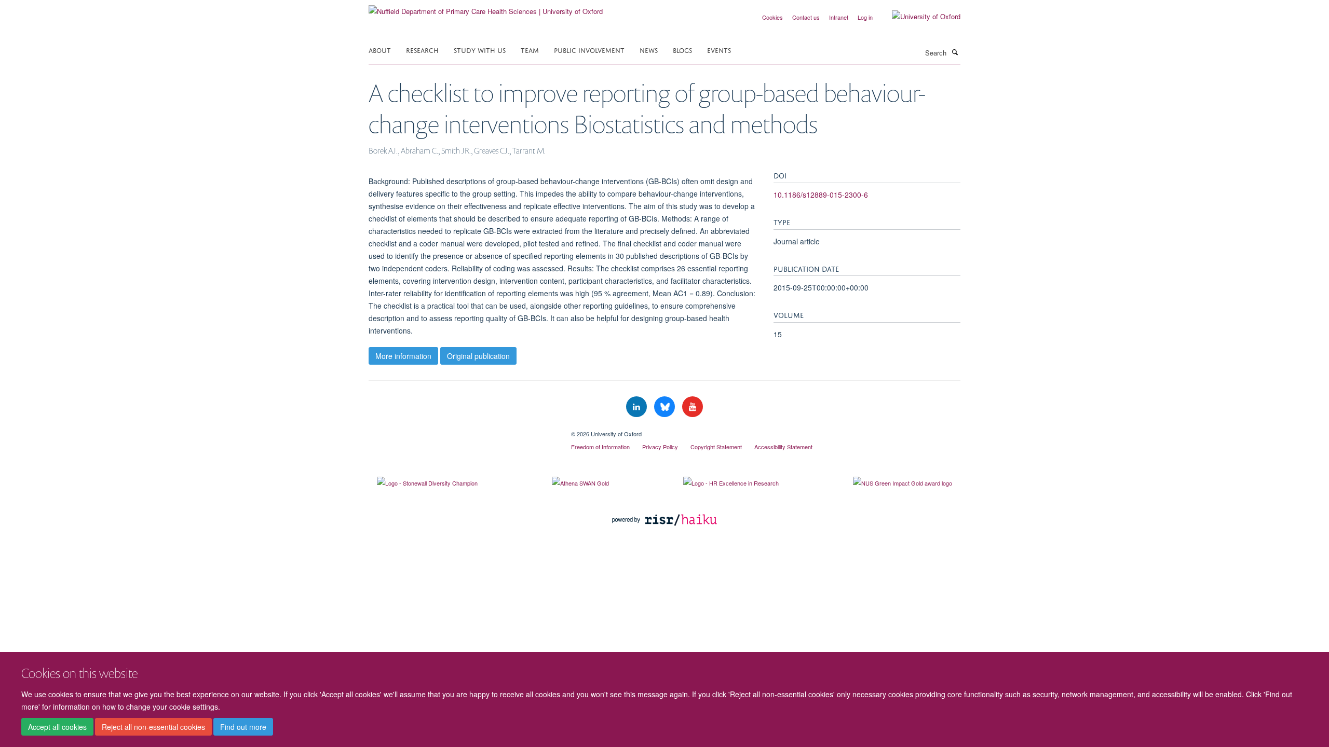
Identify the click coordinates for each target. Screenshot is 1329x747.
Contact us (806, 17)
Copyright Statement (716, 446)
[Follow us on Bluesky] (665, 407)
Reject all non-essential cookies (153, 727)
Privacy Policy (660, 446)
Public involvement (589, 49)
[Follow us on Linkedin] (637, 407)
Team (530, 49)
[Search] (954, 52)
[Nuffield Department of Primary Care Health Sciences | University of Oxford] (486, 7)
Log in (865, 17)
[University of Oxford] (918, 16)
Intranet (838, 17)
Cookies (772, 17)
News (649, 49)
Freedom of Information (600, 446)
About (380, 49)
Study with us (480, 49)
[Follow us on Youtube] (692, 407)
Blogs (682, 49)
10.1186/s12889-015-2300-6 (821, 194)
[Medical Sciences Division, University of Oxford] (462, 430)
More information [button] (403, 356)
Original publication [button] (478, 356)
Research (422, 49)
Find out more (243, 727)
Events (719, 49)
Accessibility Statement (783, 446)
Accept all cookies (57, 727)
